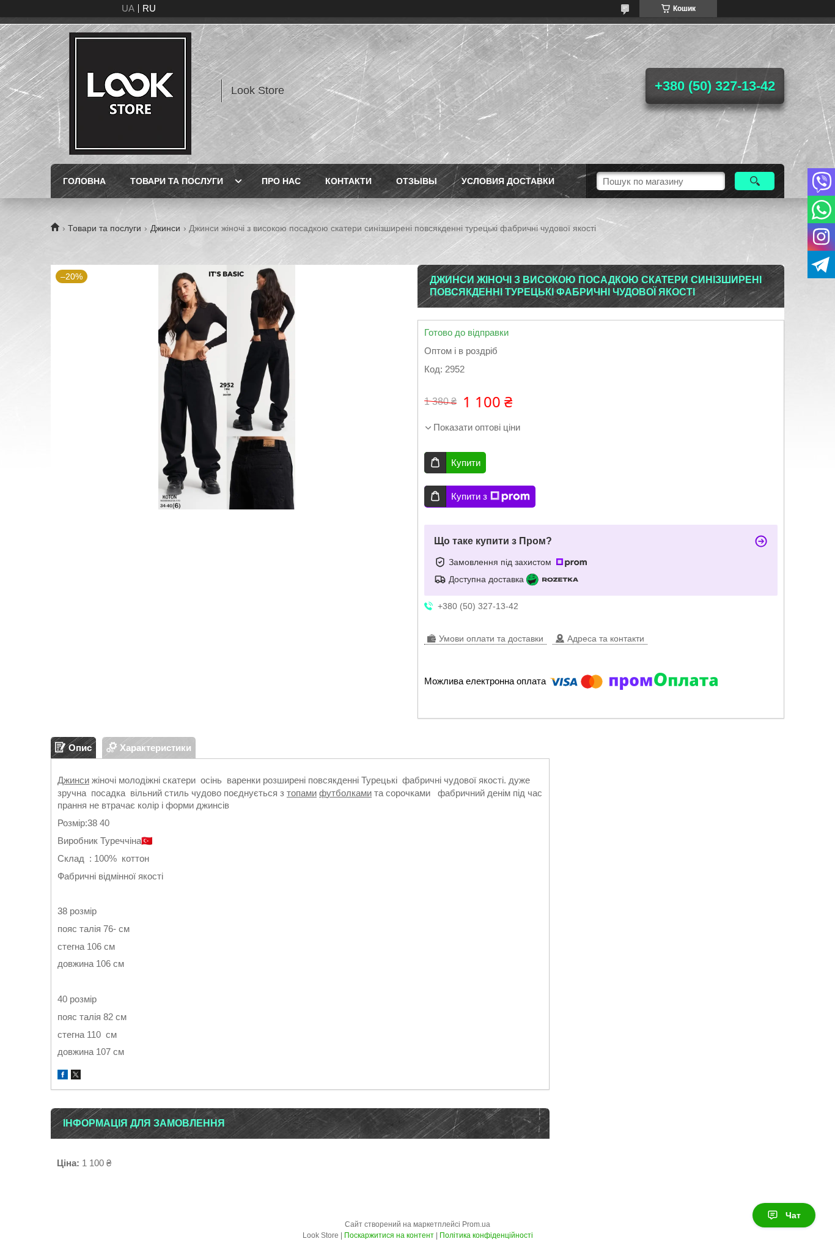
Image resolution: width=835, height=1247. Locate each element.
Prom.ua (476, 1224)
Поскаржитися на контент (389, 1235)
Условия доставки (508, 181)
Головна (84, 181)
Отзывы (416, 181)
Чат (793, 1215)
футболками (345, 793)
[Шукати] (754, 181)
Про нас (281, 181)
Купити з (469, 496)
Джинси (165, 228)
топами (302, 793)
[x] (76, 1076)
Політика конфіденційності (486, 1235)
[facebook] (62, 1076)
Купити (465, 462)
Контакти (348, 181)
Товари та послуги (176, 181)
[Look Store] (130, 90)
